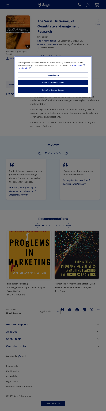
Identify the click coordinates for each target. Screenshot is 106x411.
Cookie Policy (24, 68)
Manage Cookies (53, 75)
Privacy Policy (77, 65)
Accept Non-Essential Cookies (53, 82)
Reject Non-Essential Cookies (53, 90)
